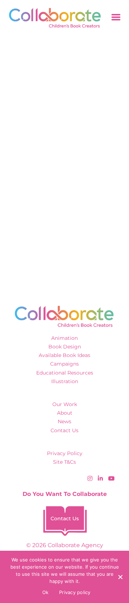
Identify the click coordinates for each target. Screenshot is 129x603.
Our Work (64, 404)
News (64, 421)
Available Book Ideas (64, 355)
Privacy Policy (64, 453)
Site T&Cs (64, 462)
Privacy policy (75, 592)
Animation (64, 338)
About (64, 413)
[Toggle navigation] (115, 17)
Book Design (64, 346)
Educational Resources (64, 373)
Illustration (64, 381)
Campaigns (64, 364)
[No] (120, 576)
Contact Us (64, 430)
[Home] (52, 17)
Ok (45, 592)
